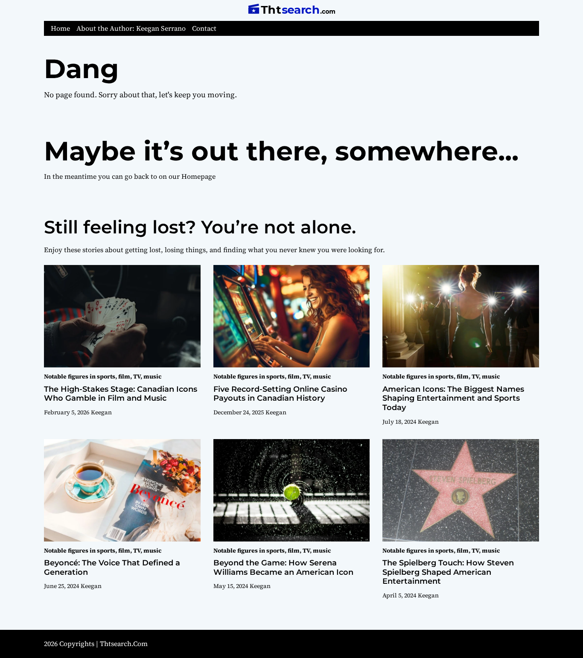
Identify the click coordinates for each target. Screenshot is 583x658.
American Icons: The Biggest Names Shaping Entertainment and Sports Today (453, 398)
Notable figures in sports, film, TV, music (102, 376)
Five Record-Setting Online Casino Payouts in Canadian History (280, 393)
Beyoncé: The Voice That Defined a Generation (112, 567)
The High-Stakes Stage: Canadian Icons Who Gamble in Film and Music (120, 393)
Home (60, 28)
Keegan (101, 412)
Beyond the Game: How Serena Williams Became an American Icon (283, 567)
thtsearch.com (124, 643)
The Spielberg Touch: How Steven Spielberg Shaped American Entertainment (448, 572)
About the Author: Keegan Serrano (131, 28)
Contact (204, 28)
